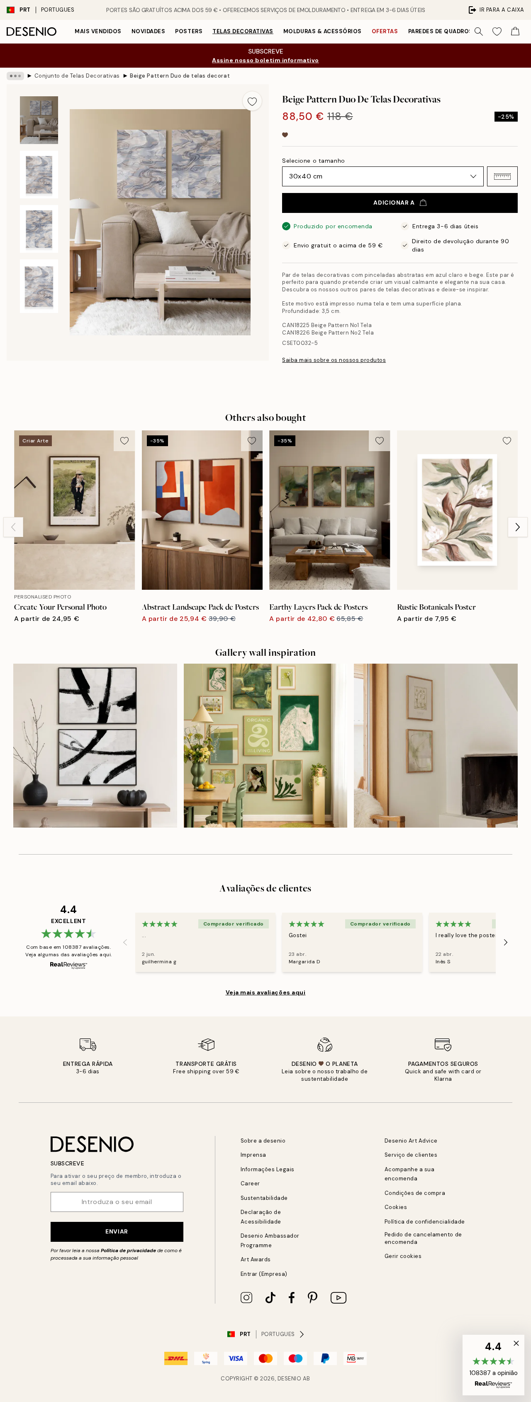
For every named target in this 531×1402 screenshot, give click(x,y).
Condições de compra (415, 1193)
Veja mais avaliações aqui (266, 992)
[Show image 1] (39, 120)
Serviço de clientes (411, 1154)
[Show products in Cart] (515, 32)
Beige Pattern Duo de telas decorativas (179, 75)
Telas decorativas (242, 31)
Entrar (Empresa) (264, 1273)
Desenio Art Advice (411, 1140)
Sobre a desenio (263, 1140)
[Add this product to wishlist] (252, 101)
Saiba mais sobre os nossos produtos (334, 360)
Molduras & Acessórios (322, 31)
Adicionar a (393, 202)
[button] (502, 176)
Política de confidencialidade (425, 1221)
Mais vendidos (98, 31)
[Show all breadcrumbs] (15, 76)
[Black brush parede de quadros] (95, 746)
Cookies (396, 1207)
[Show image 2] (39, 174)
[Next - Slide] (518, 527)
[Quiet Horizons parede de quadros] (436, 746)
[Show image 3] (39, 229)
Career (250, 1183)
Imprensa (253, 1154)
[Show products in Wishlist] (497, 32)
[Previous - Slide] (13, 527)
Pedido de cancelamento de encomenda (423, 1238)
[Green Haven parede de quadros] (266, 746)
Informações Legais (268, 1169)
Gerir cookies (403, 1256)
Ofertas (385, 31)
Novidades (149, 31)
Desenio (290, 1378)
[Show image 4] (39, 286)
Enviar (116, 1231)
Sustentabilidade (264, 1198)
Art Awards (256, 1259)
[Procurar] (479, 31)
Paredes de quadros (440, 31)
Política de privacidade (128, 1250)
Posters (188, 31)
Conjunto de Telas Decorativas (77, 75)
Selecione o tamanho (313, 160)
